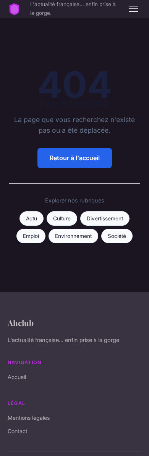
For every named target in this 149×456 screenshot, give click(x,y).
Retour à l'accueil (75, 158)
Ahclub (21, 322)
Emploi (31, 236)
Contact (18, 431)
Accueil (17, 377)
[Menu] (133, 9)
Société (117, 236)
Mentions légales (29, 417)
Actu (31, 218)
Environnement (73, 236)
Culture (62, 218)
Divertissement (105, 218)
